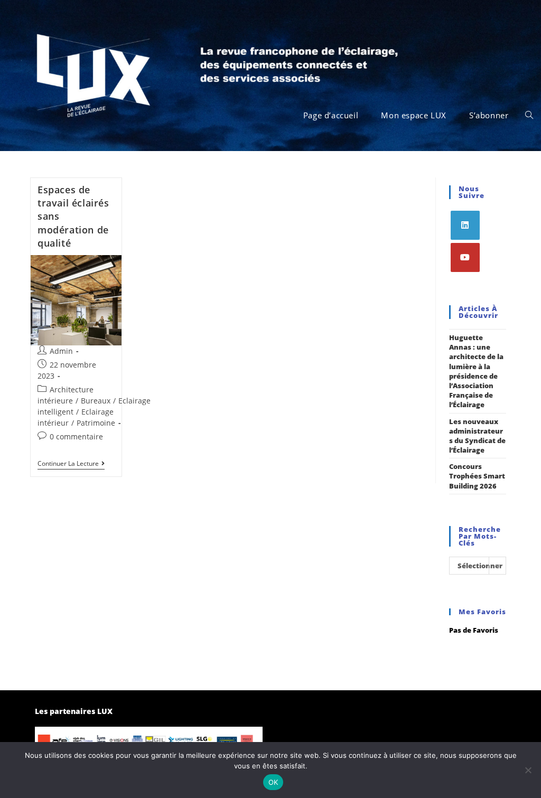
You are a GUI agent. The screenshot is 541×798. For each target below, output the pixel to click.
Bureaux (95, 401)
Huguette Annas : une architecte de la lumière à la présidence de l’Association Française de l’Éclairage (476, 371)
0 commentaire (76, 436)
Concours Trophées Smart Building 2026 (477, 476)
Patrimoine (96, 423)
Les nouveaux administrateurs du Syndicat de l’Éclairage (477, 436)
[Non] (528, 770)
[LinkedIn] (465, 225)
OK (273, 782)
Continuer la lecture (71, 464)
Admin (61, 351)
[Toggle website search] (529, 115)
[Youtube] (465, 257)
